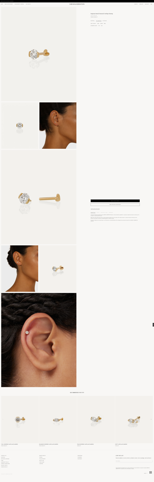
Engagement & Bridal (19, 4)
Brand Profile (42, 455)
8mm (105, 23)
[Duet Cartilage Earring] (134, 419)
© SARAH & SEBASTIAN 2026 (6, 473)
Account (147, 4)
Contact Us (3, 455)
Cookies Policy (4, 466)
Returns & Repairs (5, 458)
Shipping (3, 457)
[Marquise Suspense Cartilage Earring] (58, 419)
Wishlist (141, 4)
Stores (40, 457)
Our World (28, 4)
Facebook (80, 457)
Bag (151, 4)
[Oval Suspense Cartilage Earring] (20, 419)
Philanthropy (42, 458)
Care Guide (41, 462)
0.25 (101, 25)
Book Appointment (9, 4)
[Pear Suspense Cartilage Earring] (96, 419)
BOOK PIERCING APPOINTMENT (115, 204)
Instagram (80, 455)
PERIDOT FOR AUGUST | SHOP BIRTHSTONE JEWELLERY (9, 1)
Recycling (41, 460)
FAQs (2, 460)
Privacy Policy (4, 465)
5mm (98, 23)
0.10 (99, 25)
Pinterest (80, 458)
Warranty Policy (5, 462)
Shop (2, 4)
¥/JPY (145, 473)
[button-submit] (152, 461)
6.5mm (101, 23)
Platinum (105, 20)
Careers (41, 463)
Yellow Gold (98, 20)
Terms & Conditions (5, 463)
